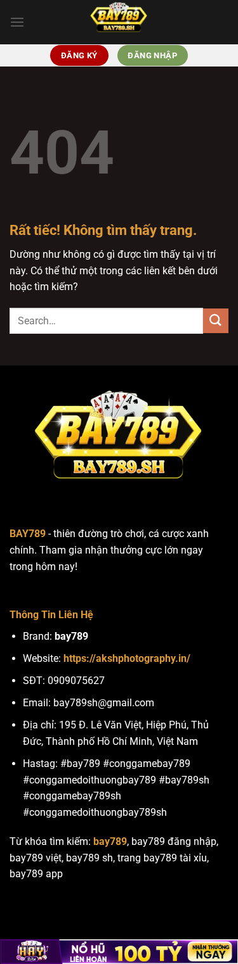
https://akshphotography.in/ (126, 658)
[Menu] (17, 21)
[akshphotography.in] (119, 22)
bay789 (110, 841)
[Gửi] (215, 320)
